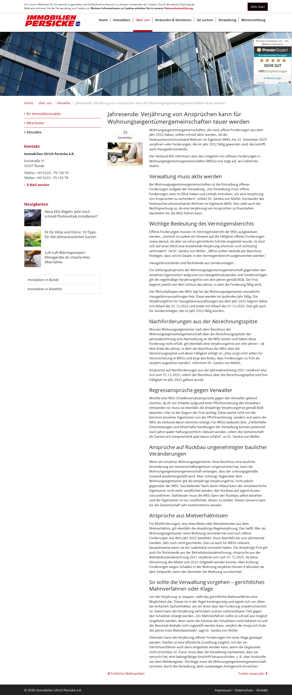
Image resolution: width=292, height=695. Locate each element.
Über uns (143, 20)
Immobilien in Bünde (43, 280)
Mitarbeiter (36, 123)
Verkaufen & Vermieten (173, 20)
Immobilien (122, 20)
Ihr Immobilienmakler (44, 113)
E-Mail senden (37, 185)
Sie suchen (205, 20)
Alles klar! (258, 6)
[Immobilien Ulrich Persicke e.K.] (52, 21)
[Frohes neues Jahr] (266, 673)
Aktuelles (63, 103)
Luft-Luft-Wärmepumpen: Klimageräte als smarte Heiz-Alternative (68, 257)
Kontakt (262, 690)
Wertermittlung (253, 20)
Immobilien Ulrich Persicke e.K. (59, 690)
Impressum (223, 690)
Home (103, 20)
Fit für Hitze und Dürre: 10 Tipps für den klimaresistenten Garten (70, 234)
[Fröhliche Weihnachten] (109, 673)
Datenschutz (244, 690)
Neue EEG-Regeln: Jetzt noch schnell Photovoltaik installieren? (71, 214)
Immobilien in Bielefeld (45, 289)
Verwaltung (227, 20)
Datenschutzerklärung (178, 8)
